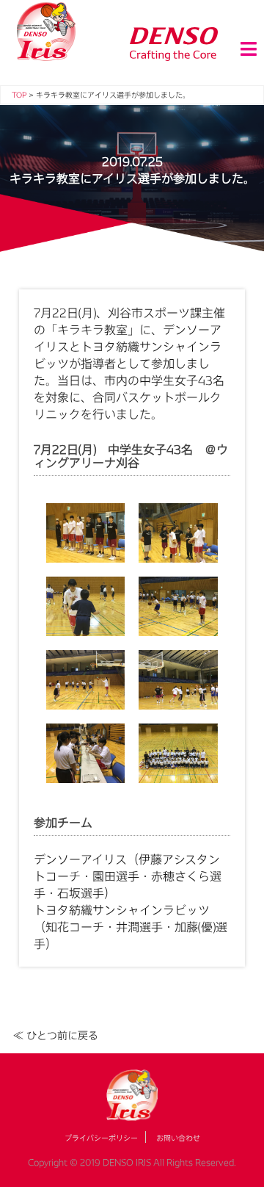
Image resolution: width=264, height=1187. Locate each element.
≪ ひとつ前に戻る (55, 1035)
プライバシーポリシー (101, 1138)
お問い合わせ (178, 1138)
